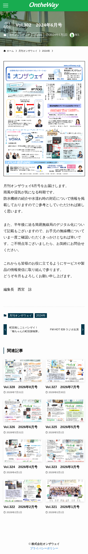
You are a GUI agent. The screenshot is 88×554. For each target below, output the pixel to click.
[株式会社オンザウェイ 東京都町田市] (44, 5)
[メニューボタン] (5, 5)
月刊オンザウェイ (19, 35)
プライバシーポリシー (44, 548)
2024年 (38, 35)
